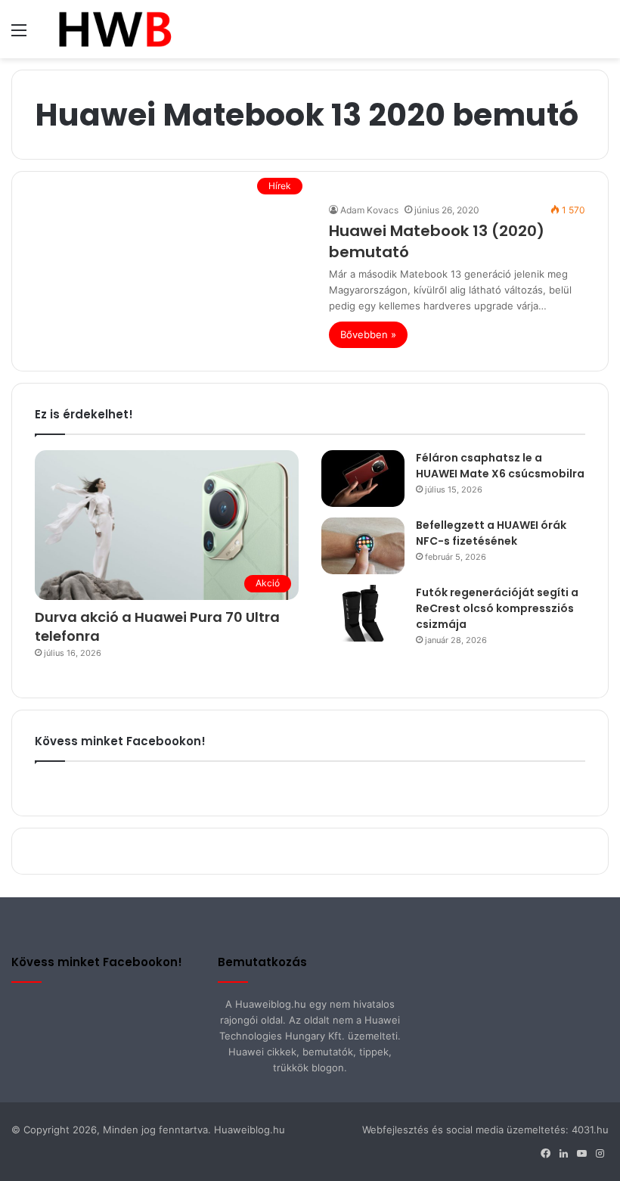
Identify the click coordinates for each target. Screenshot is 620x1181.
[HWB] (114, 29)
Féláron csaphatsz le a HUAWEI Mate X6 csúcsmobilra (500, 465)
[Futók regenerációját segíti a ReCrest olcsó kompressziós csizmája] (363, 613)
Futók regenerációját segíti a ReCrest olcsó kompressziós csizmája (497, 608)
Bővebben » (368, 334)
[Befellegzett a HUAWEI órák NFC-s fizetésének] (363, 545)
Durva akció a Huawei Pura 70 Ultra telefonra (157, 626)
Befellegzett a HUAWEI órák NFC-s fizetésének (491, 533)
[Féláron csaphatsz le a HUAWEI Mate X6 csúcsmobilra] (363, 478)
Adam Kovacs (369, 210)
